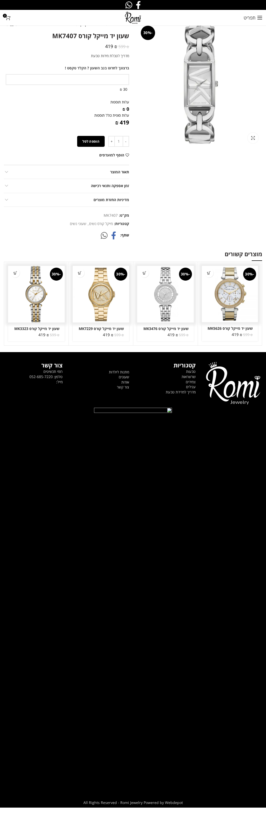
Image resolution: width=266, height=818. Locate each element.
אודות (125, 382)
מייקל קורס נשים (101, 224)
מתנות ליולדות (119, 372)
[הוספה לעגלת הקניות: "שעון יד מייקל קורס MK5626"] (209, 273)
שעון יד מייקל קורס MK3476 (166, 328)
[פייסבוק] (113, 235)
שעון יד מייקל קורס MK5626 (230, 328)
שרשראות (189, 376)
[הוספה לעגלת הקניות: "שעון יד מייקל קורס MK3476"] (144, 273)
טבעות (191, 371)
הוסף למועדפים (111, 155)
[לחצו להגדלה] (253, 138)
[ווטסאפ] (104, 235)
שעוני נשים (78, 224)
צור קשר (123, 387)
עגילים (191, 386)
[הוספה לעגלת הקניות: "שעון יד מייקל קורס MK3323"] (15, 273)
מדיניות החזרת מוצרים (111, 199)
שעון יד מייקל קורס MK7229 (101, 328)
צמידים (191, 381)
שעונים (124, 376)
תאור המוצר (119, 171)
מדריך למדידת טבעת (181, 392)
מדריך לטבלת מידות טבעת (110, 55)
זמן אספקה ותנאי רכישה (110, 185)
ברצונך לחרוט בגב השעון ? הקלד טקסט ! (97, 67)
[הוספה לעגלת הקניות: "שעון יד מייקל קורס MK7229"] (79, 273)
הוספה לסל (90, 141)
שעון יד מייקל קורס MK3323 (36, 328)
